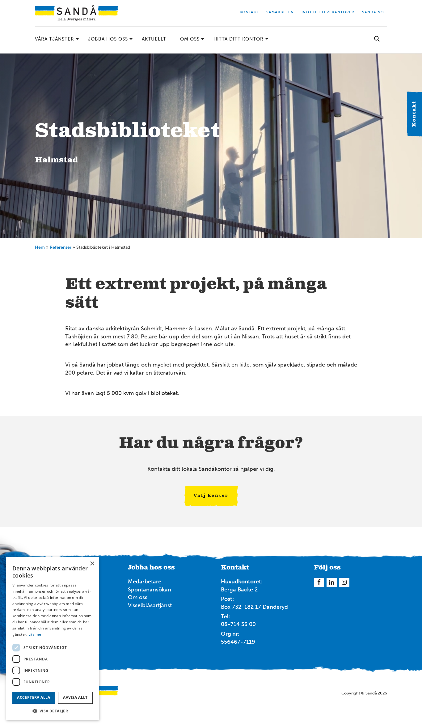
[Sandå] (76, 13)
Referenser (60, 247)
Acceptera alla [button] (33, 697)
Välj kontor (211, 495)
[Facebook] (404, 529)
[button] (52, 711)
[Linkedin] (332, 582)
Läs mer (35, 634)
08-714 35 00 (238, 624)
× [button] (92, 563)
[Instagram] (413, 529)
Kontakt (414, 114)
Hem (40, 247)
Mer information (319, 252)
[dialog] (52, 638)
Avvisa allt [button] (75, 697)
